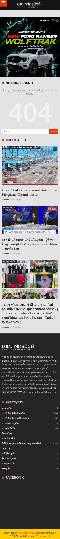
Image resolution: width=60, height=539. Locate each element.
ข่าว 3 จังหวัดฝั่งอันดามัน (13, 413)
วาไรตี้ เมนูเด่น (8, 453)
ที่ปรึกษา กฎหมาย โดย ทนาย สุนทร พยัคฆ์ (21, 147)
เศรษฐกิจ (6, 468)
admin (7, 200)
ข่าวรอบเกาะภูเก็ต (10, 423)
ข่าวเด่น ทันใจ (9, 207)
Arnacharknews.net (28, 532)
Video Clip (7, 408)
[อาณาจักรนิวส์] (29, 5)
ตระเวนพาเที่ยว (9, 438)
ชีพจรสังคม (7, 433)
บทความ (6, 448)
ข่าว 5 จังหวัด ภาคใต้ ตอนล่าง (15, 418)
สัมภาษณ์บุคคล (9, 458)
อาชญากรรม (8, 463)
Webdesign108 (43, 536)
